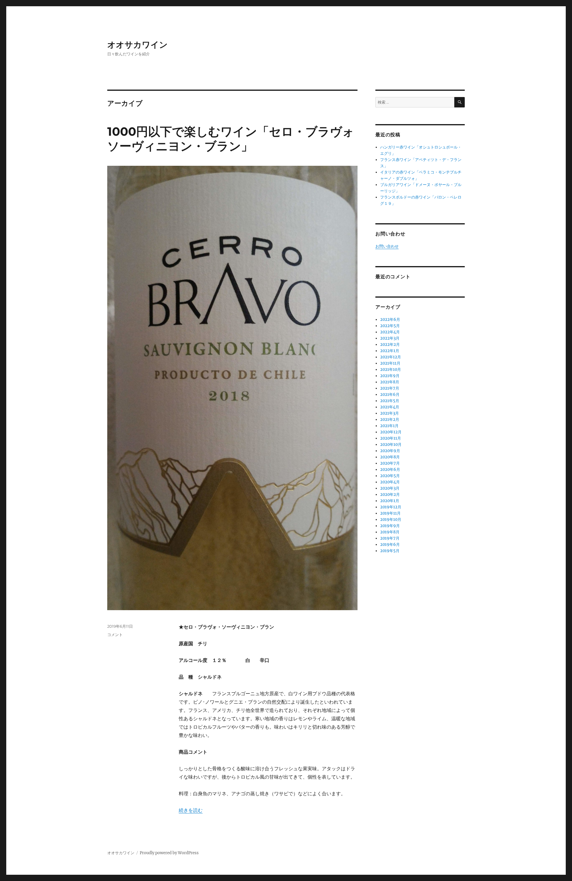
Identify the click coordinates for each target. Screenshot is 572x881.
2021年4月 (389, 407)
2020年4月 (390, 482)
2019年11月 (390, 513)
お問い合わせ (387, 246)
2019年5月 (390, 550)
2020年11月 (390, 438)
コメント (115, 634)
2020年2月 (390, 494)
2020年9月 (390, 450)
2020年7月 (390, 463)
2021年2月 (389, 419)
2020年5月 (390, 475)
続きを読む (191, 810)
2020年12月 (391, 432)
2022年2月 (390, 344)
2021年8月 (389, 382)
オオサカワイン (137, 45)
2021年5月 (389, 400)
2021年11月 (390, 363)
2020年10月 (391, 444)
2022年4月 (390, 332)
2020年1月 (389, 500)
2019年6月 (390, 544)
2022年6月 (390, 319)
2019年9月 (390, 525)
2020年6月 (390, 469)
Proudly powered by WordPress (169, 852)
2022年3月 (390, 338)
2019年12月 (390, 507)
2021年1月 (389, 425)
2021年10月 (390, 369)
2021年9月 (390, 375)
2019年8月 (390, 532)
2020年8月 (390, 457)
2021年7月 (389, 388)
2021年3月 (389, 413)
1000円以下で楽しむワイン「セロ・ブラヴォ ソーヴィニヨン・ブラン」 (236, 138)
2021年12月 (390, 357)
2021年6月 (390, 394)
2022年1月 (389, 350)
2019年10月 (390, 519)
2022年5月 (390, 325)
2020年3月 (390, 488)
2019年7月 (390, 538)
